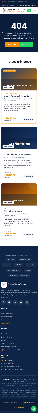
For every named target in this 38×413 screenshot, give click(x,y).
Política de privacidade (8, 347)
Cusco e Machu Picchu (8, 313)
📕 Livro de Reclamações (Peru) (11, 350)
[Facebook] (3, 302)
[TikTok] (15, 302)
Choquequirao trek (28, 402)
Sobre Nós (4, 334)
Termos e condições (8, 343)
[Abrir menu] (35, 10)
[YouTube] (21, 302)
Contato (4, 340)
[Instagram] (9, 302)
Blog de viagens (6, 337)
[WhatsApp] (29, 10)
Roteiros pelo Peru (7, 316)
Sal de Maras (20, 407)
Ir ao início (12, 44)
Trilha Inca (4, 320)
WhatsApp (26, 44)
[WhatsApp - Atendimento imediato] (33, 408)
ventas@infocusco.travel (8, 5)
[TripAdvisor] (27, 302)
